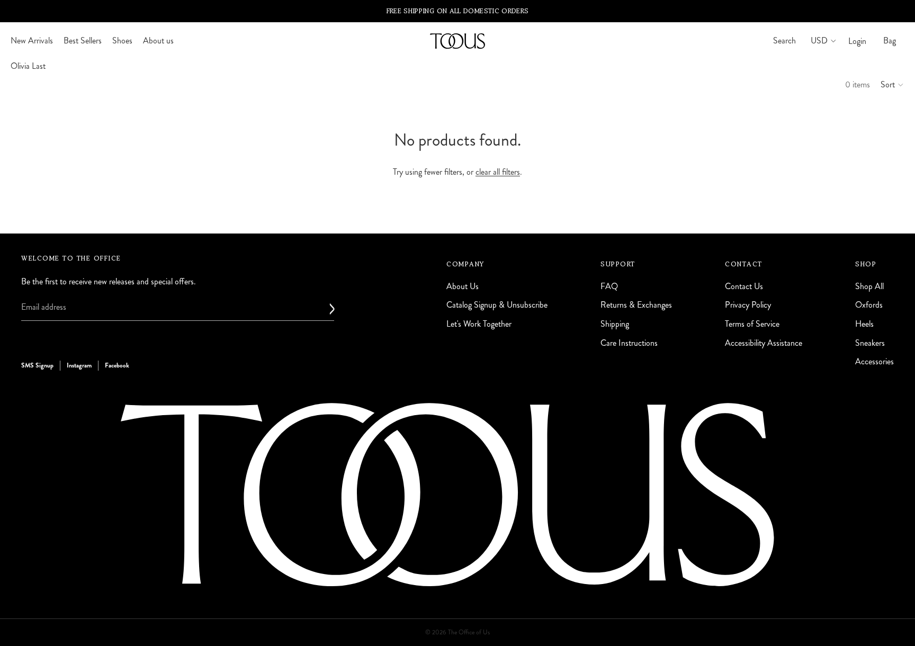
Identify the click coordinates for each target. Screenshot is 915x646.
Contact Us (744, 286)
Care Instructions (629, 343)
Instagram (79, 365)
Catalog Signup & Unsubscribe (497, 305)
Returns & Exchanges (636, 305)
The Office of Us (469, 632)
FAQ (609, 286)
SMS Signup (37, 365)
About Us (462, 286)
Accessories (874, 361)
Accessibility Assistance (763, 343)
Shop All (869, 286)
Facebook (117, 365)
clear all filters (498, 172)
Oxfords (869, 305)
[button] (892, 84)
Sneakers (870, 343)
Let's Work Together (479, 324)
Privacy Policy (748, 305)
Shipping (614, 324)
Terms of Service (752, 324)
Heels (864, 324)
